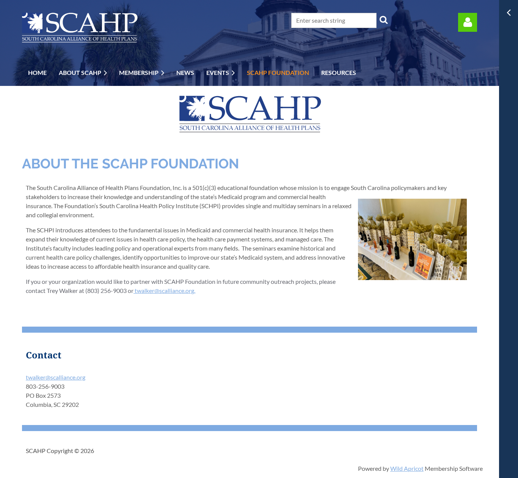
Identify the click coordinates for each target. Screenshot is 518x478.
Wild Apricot (407, 468)
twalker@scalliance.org (55, 377)
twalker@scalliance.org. (164, 290)
